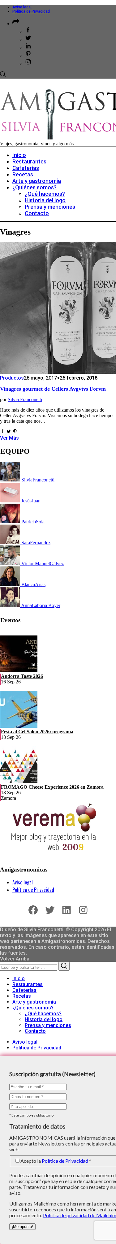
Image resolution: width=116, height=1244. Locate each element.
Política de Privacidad (31, 11)
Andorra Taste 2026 (22, 676)
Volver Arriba (14, 959)
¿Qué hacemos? (43, 1014)
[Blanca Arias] (10, 584)
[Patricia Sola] (10, 521)
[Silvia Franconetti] (10, 479)
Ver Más (9, 438)
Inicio (18, 978)
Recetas (21, 996)
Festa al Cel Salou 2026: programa (37, 731)
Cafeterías (24, 990)
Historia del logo (43, 1019)
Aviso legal (22, 7)
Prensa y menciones (48, 1025)
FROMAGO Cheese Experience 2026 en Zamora (52, 787)
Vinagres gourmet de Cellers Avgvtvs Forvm (53, 389)
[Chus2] (10, 500)
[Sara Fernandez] (10, 542)
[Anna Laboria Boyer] (10, 605)
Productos (12, 378)
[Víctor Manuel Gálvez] (10, 563)
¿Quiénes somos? (33, 1008)
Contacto (35, 1031)
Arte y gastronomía (34, 1002)
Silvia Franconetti (25, 399)
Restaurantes (27, 984)
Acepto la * (55, 1161)
